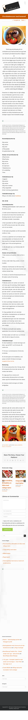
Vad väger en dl (7, 664)
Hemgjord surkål (7, 642)
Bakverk (16, 445)
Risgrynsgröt (6, 557)
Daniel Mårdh (5, 445)
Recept (3, 446)
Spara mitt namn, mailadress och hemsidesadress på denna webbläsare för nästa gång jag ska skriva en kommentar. (13, 523)
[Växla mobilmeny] (25, 2)
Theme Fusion (16, 708)
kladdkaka (18, 196)
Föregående (16, 20)
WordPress (11, 708)
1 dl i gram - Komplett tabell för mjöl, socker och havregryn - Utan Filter (13, 661)
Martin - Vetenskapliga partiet (11, 640)
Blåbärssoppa (6, 553)
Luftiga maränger (18, 648)
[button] (3, 481)
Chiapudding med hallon (20, 482)
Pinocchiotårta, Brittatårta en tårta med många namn (7, 484)
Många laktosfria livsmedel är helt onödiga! (12, 669)
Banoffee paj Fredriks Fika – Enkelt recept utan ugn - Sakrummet (12, 652)
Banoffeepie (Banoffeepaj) (10, 656)
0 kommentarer (8, 446)
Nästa (23, 20)
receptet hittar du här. (8, 361)
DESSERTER (20, 445)
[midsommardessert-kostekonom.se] (14, 426)
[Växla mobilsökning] (25, 3)
